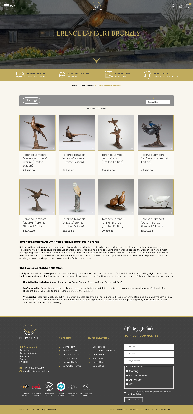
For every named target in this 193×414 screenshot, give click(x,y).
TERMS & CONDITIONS (117, 410)
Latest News (99, 362)
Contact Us (98, 366)
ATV (130, 384)
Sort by (150, 97)
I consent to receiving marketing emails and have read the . (150, 393)
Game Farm (69, 346)
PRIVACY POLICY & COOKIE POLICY (140, 410)
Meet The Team (100, 354)
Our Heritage (99, 346)
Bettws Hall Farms (72, 366)
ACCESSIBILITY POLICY (163, 410)
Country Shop (87, 85)
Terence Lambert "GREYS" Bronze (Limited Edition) (113, 222)
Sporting (133, 371)
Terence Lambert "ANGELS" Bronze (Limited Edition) (73, 222)
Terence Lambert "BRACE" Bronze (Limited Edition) (113, 158)
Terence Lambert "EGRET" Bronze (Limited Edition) (152, 222)
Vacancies (98, 358)
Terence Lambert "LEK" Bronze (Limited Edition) (154, 158)
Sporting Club (70, 350)
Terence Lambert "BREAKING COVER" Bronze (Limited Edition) (35, 160)
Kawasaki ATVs (70, 362)
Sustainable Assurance (104, 350)
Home (74, 85)
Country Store (70, 358)
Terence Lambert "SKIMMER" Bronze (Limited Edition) (34, 222)
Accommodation (71, 354)
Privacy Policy (135, 394)
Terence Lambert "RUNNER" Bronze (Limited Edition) (73, 158)
